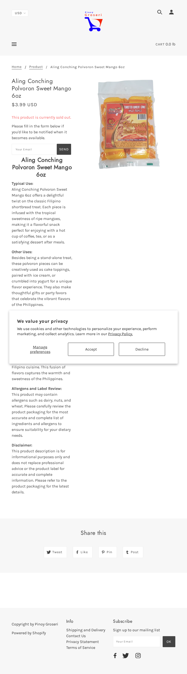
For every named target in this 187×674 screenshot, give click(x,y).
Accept (91, 349)
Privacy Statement (82, 641)
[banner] (93, 21)
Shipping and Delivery (85, 630)
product (36, 67)
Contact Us (76, 635)
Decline (142, 349)
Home (17, 67)
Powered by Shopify (29, 633)
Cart (160, 44)
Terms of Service (80, 647)
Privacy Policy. (120, 334)
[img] (160, 13)
